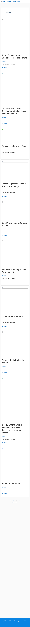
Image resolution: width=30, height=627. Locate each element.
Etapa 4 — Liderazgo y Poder (14, 146)
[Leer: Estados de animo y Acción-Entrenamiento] (15, 253)
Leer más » (4, 67)
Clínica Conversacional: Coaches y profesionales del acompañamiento (14, 111)
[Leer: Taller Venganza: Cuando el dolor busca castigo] (15, 171)
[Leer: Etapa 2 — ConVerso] (15, 464)
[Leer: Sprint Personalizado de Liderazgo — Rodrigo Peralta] (15, 35)
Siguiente (15, 502)
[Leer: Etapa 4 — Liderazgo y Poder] (15, 135)
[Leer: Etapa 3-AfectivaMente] (15, 300)
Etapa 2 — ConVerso (11, 483)
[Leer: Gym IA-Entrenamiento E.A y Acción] (15, 210)
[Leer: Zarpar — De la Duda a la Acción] (15, 344)
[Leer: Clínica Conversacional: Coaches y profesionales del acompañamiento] (15, 89)
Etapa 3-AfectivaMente (12, 316)
